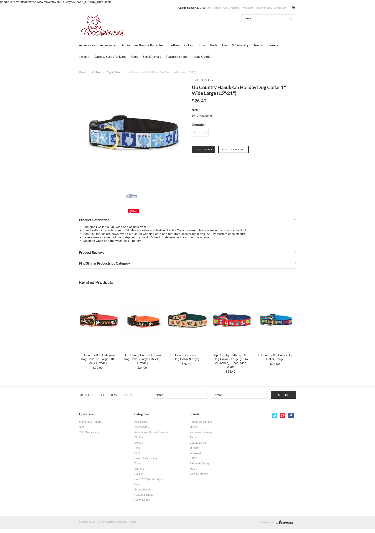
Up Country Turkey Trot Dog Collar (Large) (186, 357)
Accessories (108, 45)
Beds (213, 45)
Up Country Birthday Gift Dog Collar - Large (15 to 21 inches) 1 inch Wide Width (231, 360)
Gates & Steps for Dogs (110, 56)
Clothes (173, 45)
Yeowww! (195, 453)
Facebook (291, 415)
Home (82, 72)
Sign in (259, 8)
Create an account (276, 8)
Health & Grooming (235, 45)
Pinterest (283, 415)
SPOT (193, 458)
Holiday (84, 56)
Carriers (272, 45)
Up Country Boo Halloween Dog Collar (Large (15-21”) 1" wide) (142, 359)
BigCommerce (285, 522)
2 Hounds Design (200, 463)
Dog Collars (113, 72)
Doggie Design (198, 442)
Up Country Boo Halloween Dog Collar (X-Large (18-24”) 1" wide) (98, 359)
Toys (202, 45)
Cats (134, 56)
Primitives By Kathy (201, 432)
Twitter (274, 415)
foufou (193, 468)
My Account (214, 8)
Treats (257, 45)
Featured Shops (177, 56)
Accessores (87, 45)
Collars (189, 45)
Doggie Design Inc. (201, 421)
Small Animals (152, 56)
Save (135, 211)
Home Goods (201, 56)
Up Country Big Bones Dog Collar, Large (275, 357)
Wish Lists (247, 8)
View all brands (199, 473)
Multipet (194, 447)
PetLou (194, 437)
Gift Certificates (231, 8)
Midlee (194, 427)
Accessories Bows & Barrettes (142, 45)
